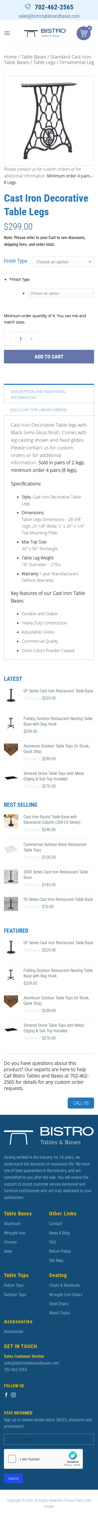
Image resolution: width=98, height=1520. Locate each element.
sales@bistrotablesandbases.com (49, 16)
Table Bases (33, 57)
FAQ (52, 1242)
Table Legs (44, 62)
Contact (55, 1223)
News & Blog (59, 1233)
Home (10, 57)
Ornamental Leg (77, 62)
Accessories (13, 1331)
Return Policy (60, 1251)
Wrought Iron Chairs (65, 1294)
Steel (8, 1251)
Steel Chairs (58, 1303)
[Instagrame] (13, 1395)
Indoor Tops (14, 1285)
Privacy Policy (73, 1500)
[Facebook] (6, 1395)
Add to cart (49, 356)
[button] (7, 33)
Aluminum (12, 1223)
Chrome (10, 1242)
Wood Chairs (59, 1312)
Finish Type (15, 260)
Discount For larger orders (38, 409)
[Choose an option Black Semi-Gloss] (60, 293)
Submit (13, 1478)
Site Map (56, 1260)
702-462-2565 (54, 7)
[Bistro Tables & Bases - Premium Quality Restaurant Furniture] (45, 33)
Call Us (81, 1103)
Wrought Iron (15, 1233)
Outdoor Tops (15, 1294)
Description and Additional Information (38, 394)
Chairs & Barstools (64, 1285)
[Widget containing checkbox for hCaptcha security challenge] (43, 1459)
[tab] (49, 394)
